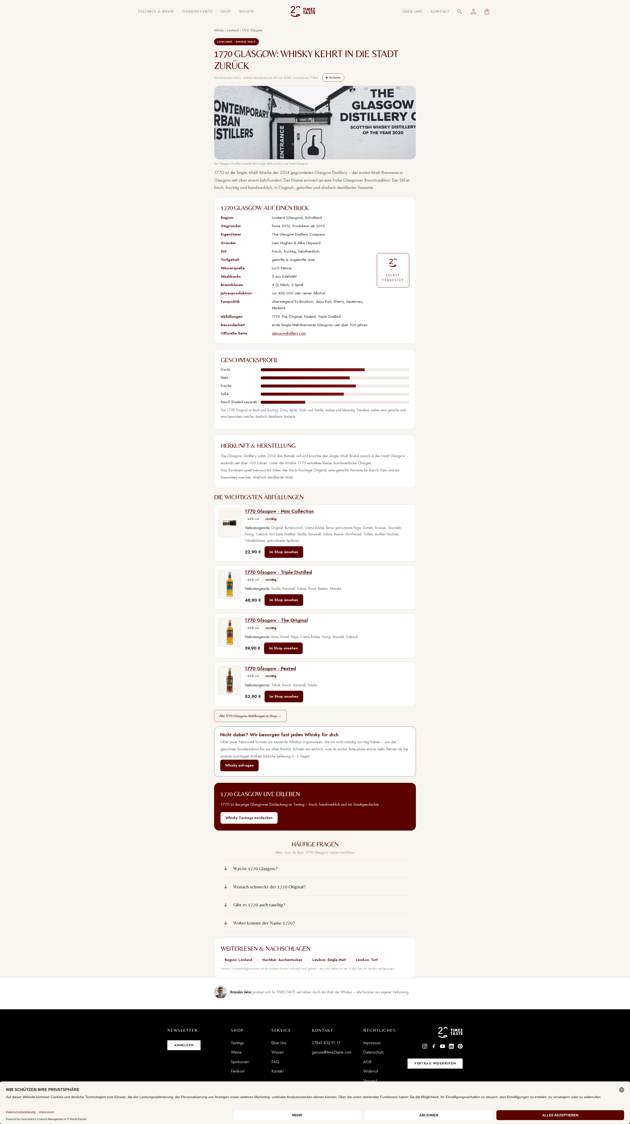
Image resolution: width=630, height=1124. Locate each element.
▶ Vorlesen (333, 77)
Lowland (233, 30)
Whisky (219, 30)
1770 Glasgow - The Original (276, 620)
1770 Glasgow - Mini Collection (279, 511)
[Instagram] (424, 1046)
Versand (370, 1081)
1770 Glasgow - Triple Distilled (278, 572)
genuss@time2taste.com (331, 1052)
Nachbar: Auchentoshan (282, 959)
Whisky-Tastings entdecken (249, 817)
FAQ (275, 1062)
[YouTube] (442, 1046)
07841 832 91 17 (326, 1043)
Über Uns (278, 1043)
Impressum (372, 1043)
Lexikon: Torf (367, 959)
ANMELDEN (184, 1045)
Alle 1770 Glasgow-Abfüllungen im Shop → (250, 716)
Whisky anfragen (239, 765)
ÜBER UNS (412, 11)
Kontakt (277, 1071)
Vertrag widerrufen (435, 1063)
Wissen (277, 1052)
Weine (236, 1052)
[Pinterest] (460, 1046)
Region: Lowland (238, 959)
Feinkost (237, 1071)
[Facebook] (433, 1046)
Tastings (237, 1043)
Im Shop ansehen (283, 552)
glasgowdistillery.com (289, 333)
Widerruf (370, 1071)
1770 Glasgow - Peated (270, 668)
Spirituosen (240, 1062)
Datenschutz (373, 1052)
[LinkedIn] (451, 1046)
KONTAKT (440, 11)
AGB (367, 1062)
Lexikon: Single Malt (329, 959)
